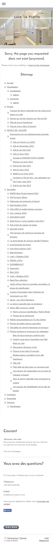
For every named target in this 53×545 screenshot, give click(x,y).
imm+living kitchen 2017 (20, 248)
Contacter (11, 394)
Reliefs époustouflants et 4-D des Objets (28, 319)
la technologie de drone (20, 245)
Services (11, 402)
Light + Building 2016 (19, 256)
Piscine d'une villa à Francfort (23, 126)
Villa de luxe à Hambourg (21, 122)
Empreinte (11, 398)
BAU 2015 (14, 272)
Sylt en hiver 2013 (21, 170)
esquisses (14, 99)
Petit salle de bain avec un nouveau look (31, 367)
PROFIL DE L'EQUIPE (17, 130)
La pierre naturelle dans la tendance (26, 304)
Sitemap (23, 538)
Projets (10, 107)
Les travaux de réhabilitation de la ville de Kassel (31, 389)
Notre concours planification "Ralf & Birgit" (31, 312)
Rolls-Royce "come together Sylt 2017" (27, 221)
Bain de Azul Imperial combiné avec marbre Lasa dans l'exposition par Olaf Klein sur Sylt (30, 339)
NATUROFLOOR (17, 217)
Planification (15, 406)
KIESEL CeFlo (16, 260)
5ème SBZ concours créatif (22, 308)
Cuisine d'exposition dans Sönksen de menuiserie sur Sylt (27, 294)
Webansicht (44, 541)
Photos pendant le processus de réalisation (29, 331)
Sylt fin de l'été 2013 (22, 185)
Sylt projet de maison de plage (23, 225)
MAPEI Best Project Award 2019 (24, 193)
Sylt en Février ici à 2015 (24, 142)
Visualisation (12, 87)
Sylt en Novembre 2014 (23, 146)
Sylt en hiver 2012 (21, 154)
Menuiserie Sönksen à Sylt (25, 347)
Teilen (8, 510)
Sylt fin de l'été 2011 (22, 150)
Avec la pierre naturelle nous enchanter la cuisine (31, 381)
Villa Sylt (16, 363)
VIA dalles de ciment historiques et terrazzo (29, 327)
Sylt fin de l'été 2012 (22, 166)
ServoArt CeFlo (17, 229)
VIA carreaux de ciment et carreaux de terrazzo (27, 235)
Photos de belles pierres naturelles (25, 323)
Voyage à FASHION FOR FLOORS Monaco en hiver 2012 (28, 160)
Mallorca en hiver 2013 (23, 174)
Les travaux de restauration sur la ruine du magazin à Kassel (32, 373)
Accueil (10, 83)
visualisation (15, 91)
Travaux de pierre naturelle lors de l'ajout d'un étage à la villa (30, 112)
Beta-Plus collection (18, 280)
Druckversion (13, 538)
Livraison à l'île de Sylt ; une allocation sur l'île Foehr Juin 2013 (31, 180)
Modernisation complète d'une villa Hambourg (28, 357)
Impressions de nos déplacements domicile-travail (29, 136)
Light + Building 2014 (19, 276)
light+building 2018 (18, 205)
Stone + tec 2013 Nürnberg (22, 300)
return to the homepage (38, 65)
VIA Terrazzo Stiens (18, 197)
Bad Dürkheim (16, 252)
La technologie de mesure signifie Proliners (29, 241)
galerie (16, 95)
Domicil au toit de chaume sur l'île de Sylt (28, 118)
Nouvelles (11, 189)
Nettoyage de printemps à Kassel (25, 201)
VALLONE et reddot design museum (26, 209)
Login (46, 538)
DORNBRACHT (17, 264)
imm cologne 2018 (18, 213)
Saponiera (14, 268)
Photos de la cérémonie (23, 316)
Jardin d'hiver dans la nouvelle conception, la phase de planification (30, 286)
